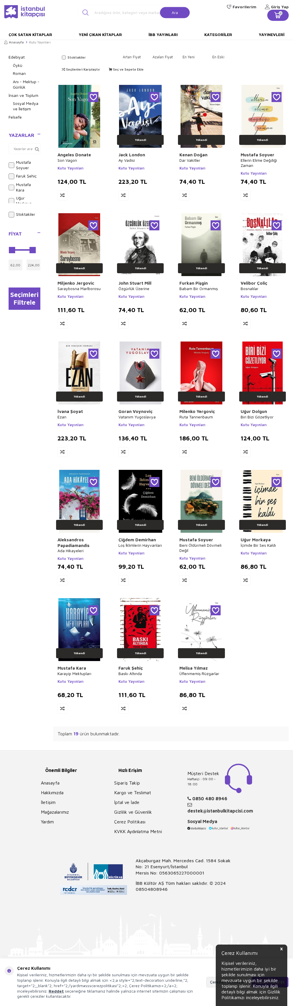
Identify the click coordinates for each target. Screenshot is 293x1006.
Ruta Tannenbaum (196, 416)
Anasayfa (16, 42)
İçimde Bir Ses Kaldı (258, 545)
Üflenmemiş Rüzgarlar (199, 673)
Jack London (131, 154)
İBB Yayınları (163, 34)
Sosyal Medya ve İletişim (25, 106)
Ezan (62, 416)
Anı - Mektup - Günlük (26, 84)
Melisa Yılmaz (193, 668)
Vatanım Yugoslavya (137, 416)
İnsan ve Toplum (23, 95)
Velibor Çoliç (254, 283)
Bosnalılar (249, 288)
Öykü (17, 65)
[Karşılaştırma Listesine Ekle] (63, 195)
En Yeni (189, 57)
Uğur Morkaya (24, 200)
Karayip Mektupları (74, 673)
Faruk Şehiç (26, 175)
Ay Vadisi (126, 160)
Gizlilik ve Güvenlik (133, 812)
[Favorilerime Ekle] (93, 97)
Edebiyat (17, 57)
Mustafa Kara (23, 187)
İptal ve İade (126, 802)
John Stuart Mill (134, 283)
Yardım (47, 821)
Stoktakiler (25, 214)
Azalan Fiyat (163, 57)
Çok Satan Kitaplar (30, 34)
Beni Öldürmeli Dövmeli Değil (200, 548)
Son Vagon (67, 160)
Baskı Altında (130, 673)
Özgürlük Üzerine (133, 288)
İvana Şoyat (70, 411)
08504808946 (152, 889)
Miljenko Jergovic (76, 283)
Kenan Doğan (193, 154)
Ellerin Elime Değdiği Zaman (259, 163)
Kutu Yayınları (71, 168)
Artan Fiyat (132, 57)
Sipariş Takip (127, 782)
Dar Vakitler (189, 160)
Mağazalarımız (55, 812)
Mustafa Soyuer (23, 165)
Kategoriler (218, 34)
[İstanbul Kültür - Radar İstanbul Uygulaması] (93, 891)
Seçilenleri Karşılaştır (82, 69)
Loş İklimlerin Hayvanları (140, 545)
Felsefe (15, 117)
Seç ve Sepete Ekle (128, 69)
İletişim (48, 802)
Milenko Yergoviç (197, 411)
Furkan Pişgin (193, 283)
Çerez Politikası (129, 821)
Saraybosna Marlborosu (79, 288)
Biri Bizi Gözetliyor (257, 416)
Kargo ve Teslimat (132, 792)
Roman (19, 73)
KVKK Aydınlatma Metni (138, 831)
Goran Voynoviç (135, 411)
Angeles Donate (74, 154)
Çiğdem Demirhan (137, 539)
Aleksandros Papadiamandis (74, 542)
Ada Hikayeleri (71, 550)
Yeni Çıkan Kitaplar (100, 34)
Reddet (56, 991)
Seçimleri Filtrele (24, 298)
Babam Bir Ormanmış (198, 288)
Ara (175, 12)
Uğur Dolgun (254, 411)
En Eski (218, 57)
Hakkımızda (52, 792)
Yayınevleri (271, 34)
